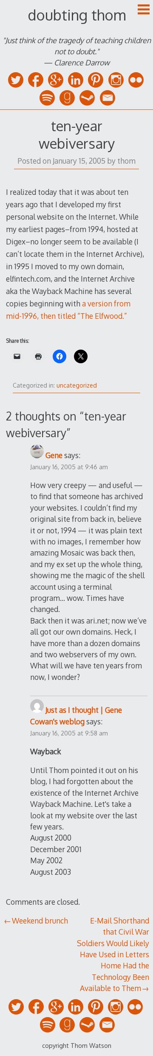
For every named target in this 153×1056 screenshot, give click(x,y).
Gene (53, 455)
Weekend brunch (40, 920)
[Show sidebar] (144, 10)
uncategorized (77, 385)
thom (126, 160)
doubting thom (77, 15)
